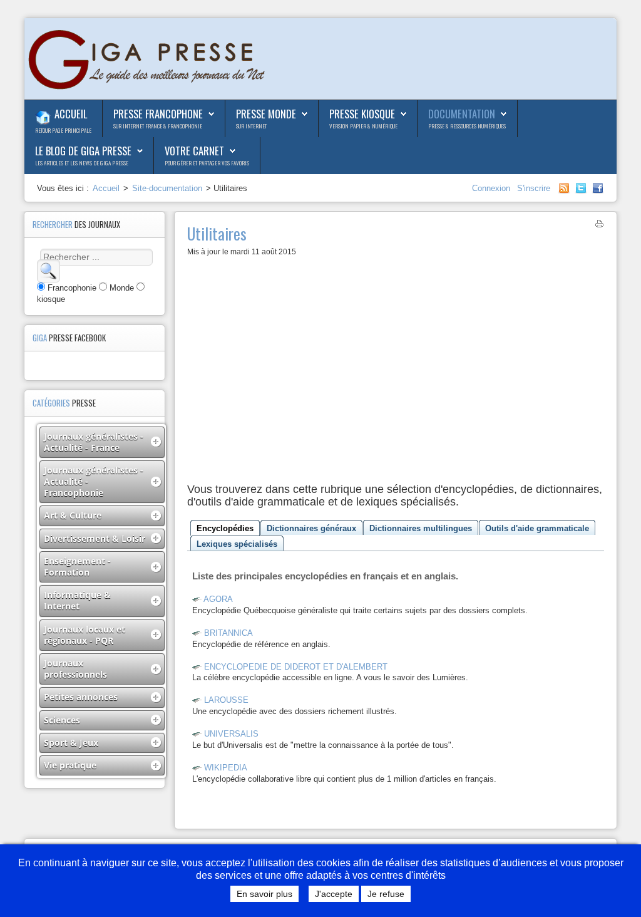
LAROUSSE (226, 700)
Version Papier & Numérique (363, 126)
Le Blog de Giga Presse (83, 150)
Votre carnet (194, 150)
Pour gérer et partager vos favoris (207, 162)
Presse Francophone (158, 114)
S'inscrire (533, 188)
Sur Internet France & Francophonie (157, 126)
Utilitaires (217, 233)
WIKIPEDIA (225, 767)
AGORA (218, 599)
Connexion (492, 188)
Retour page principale (63, 130)
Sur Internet (251, 126)
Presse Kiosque (362, 114)
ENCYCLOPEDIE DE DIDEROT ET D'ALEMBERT (295, 666)
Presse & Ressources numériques (467, 126)
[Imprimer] (599, 226)
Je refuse (385, 894)
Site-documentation (167, 188)
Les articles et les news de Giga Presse (81, 162)
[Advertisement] (396, 373)
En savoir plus (264, 894)
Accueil (70, 114)
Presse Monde (266, 114)
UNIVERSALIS (231, 733)
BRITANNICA (228, 633)
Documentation (461, 114)
